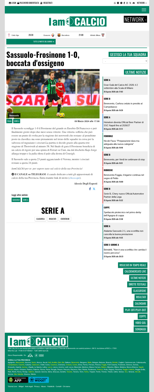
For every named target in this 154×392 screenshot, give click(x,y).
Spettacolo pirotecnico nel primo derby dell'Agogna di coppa (122, 214)
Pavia (48, 369)
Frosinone (121, 364)
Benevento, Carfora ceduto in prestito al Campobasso (123, 105)
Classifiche (139, 291)
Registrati (47, 2)
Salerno (31, 371)
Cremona (61, 364)
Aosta (34, 362)
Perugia (53, 369)
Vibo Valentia (18, 374)
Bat (63, 362)
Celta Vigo (15, 35)
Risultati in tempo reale (133, 265)
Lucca (71, 367)
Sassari (37, 371)
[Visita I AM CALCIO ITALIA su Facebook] (124, 2)
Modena (123, 367)
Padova (29, 369)
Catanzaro (35, 364)
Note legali (29, 386)
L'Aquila (30, 367)
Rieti (9, 371)
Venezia (131, 371)
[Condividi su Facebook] (90, 188)
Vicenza (27, 374)
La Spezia (38, 367)
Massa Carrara (94, 367)
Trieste (110, 371)
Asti (49, 362)
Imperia (18, 367)
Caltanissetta (141, 362)
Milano (116, 367)
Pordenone (92, 369)
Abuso (43, 386)
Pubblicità (50, 386)
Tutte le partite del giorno (43, 41)
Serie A (16, 121)
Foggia (104, 364)
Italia (9, 121)
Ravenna (118, 369)
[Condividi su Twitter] (94, 188)
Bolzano (102, 362)
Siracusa (56, 371)
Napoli (141, 367)
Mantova (85, 367)
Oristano (23, 369)
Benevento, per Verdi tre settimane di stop (124, 159)
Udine (116, 371)
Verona (10, 374)
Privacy (37, 386)
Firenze (98, 364)
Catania (28, 364)
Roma (19, 371)
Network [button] (141, 2)
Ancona (28, 362)
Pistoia (84, 369)
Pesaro (60, 369)
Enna (80, 364)
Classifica (40, 218)
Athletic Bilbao (95, 35)
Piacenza (74, 369)
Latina (44, 367)
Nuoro (16, 369)
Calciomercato (130, 362)
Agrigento (11, 362)
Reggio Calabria (128, 369)
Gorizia (135, 364)
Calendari (140, 303)
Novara (10, 369)
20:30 (31, 34)
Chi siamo (66, 386)
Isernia (24, 367)
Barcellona (65, 35)
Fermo (85, 364)
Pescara (66, 369)
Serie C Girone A (111, 244)
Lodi (66, 367)
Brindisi (115, 362)
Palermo (36, 369)
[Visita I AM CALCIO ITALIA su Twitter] (130, 2)
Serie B (107, 98)
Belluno (68, 362)
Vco (126, 371)
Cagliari (121, 362)
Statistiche (65, 218)
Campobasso (13, 364)
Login (13, 2)
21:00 (81, 34)
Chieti (42, 364)
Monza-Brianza (132, 367)
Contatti (58, 386)
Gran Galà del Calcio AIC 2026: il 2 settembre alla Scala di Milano (121, 86)
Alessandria (20, 362)
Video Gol (140, 323)
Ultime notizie (138, 278)
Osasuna (46, 35)
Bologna (95, 362)
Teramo (76, 371)
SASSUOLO (16, 200)
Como (47, 364)
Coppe (106, 207)
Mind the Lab (12, 350)
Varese (121, 371)
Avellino (54, 362)
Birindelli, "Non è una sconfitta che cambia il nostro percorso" (125, 251)
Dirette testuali (137, 284)
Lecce (50, 367)
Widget (21, 386)
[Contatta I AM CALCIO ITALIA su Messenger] (121, 2)
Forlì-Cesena (112, 364)
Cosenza (54, 364)
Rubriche (108, 170)
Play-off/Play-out (135, 310)
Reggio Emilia (140, 369)
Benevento (75, 362)
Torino (86, 371)
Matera (103, 367)
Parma (42, 369)
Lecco (55, 367)
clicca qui (74, 177)
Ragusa (111, 369)
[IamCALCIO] (77, 341)
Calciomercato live (135, 271)
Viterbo (33, 374)
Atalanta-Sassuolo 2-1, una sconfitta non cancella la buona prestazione (123, 232)
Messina (110, 367)
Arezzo (39, 362)
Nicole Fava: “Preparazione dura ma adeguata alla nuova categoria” (121, 142)
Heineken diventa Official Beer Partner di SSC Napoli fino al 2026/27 (123, 124)
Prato (106, 369)
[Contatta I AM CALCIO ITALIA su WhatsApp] (115, 2)
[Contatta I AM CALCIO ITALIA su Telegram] (118, 2)
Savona (44, 371)
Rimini (14, 371)
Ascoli (45, 362)
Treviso (104, 371)
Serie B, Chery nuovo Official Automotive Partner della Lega (124, 195)
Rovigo (25, 371)
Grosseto (11, 367)
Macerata (77, 367)
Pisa (79, 369)
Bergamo (83, 362)
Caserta (21, 364)
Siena (50, 371)
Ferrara (91, 364)
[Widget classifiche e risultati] (39, 379)
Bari (59, 362)
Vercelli (137, 371)
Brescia (108, 362)
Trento (98, 371)
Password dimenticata (29, 2)
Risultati (52, 218)
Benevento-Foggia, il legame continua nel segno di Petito (124, 176)
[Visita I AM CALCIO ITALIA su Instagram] (127, 2)
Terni (81, 371)
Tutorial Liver (12, 386)
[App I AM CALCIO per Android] (133, 2)
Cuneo (74, 364)
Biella (89, 362)
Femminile (108, 136)
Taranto (69, 371)
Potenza (100, 369)
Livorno (61, 367)
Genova (129, 364)
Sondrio (63, 371)
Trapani (92, 371)
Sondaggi (140, 329)
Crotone (69, 364)
